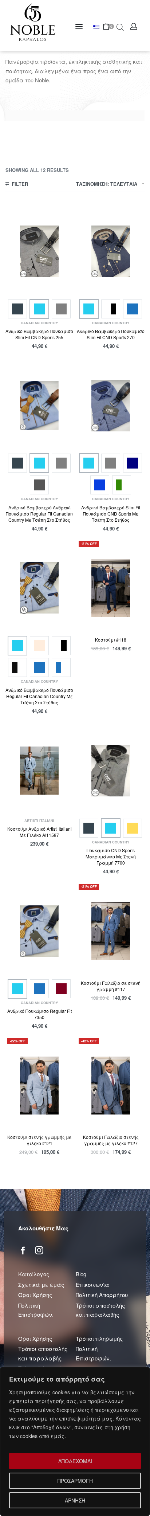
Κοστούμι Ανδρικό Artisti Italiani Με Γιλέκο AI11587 (39, 832)
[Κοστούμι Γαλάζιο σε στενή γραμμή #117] (110, 931)
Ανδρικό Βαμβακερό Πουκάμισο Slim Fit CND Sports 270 (111, 334)
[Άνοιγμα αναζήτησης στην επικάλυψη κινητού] (116, 26)
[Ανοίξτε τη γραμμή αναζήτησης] (120, 26)
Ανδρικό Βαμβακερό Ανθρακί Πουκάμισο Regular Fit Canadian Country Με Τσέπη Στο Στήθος (39, 513)
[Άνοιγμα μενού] (79, 27)
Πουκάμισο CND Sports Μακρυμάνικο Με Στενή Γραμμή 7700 (111, 856)
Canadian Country (39, 323)
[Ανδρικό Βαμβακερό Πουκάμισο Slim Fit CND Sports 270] (110, 251)
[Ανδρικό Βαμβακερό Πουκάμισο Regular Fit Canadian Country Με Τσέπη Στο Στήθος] (39, 588)
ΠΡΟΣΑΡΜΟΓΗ (75, 1480)
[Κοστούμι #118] (110, 588)
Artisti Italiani (39, 820)
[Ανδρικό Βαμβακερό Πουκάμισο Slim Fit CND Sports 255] (39, 251)
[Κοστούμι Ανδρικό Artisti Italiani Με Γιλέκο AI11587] (39, 771)
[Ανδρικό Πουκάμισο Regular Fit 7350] (39, 931)
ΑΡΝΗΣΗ (75, 1500)
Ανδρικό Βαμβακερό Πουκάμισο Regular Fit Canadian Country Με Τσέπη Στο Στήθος (39, 696)
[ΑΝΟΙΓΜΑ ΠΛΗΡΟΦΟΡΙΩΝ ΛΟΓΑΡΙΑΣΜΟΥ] (134, 26)
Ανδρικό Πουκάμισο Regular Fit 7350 (39, 1014)
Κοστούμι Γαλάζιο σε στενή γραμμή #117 (111, 986)
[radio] (17, 309)
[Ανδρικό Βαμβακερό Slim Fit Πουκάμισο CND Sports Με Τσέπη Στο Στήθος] (110, 405)
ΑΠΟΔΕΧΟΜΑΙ (75, 1461)
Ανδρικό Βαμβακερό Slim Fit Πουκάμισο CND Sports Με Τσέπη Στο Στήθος (110, 513)
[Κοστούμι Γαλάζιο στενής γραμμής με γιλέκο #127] (110, 1086)
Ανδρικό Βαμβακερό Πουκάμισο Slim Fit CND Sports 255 (39, 334)
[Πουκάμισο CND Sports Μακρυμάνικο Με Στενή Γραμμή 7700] (110, 770)
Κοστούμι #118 (110, 639)
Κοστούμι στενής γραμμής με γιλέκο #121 (39, 1140)
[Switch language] (97, 27)
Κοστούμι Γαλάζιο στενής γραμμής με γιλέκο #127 (111, 1140)
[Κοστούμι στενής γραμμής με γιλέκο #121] (39, 1086)
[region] (75, 1441)
